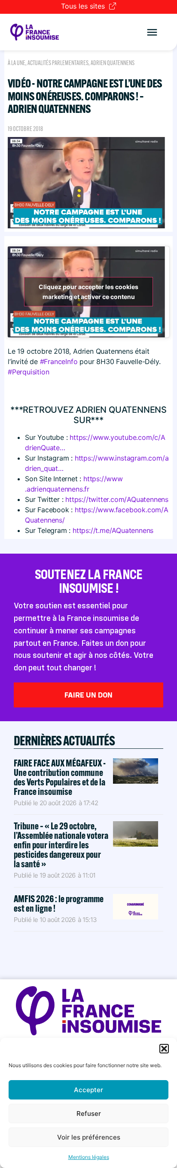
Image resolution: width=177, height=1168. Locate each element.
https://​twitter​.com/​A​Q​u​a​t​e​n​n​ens (116, 499)
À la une (16, 63)
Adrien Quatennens (112, 63)
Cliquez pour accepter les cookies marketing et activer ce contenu (88, 291)
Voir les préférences (88, 1137)
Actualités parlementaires (57, 63)
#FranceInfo (59, 361)
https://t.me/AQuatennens (113, 530)
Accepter (88, 1090)
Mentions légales (88, 1157)
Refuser (88, 1113)
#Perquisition (28, 372)
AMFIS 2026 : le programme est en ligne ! (59, 903)
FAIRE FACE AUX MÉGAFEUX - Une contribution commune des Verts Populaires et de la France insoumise (60, 777)
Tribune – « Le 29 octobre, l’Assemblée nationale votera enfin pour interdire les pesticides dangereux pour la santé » (61, 845)
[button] (164, 1048)
